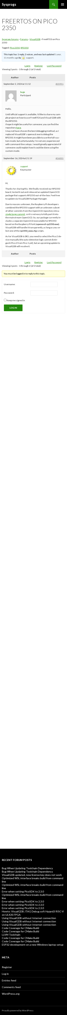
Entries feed (9, 980)
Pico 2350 (15, 47)
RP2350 (24, 47)
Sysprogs (9, 4)
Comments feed (11, 987)
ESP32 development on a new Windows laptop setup (32, 944)
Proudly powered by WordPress (18, 1010)
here (18, 127)
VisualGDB (35, 39)
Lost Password (54, 65)
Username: (9, 284)
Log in (5, 973)
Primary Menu (62, 4)
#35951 (59, 83)
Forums (24, 39)
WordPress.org (11, 993)
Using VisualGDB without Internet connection (29, 918)
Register (38, 65)
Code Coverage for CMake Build (20, 928)
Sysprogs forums (10, 39)
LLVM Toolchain (11, 934)
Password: (9, 292)
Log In (27, 65)
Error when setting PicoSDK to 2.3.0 (23, 891)
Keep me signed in (16, 300)
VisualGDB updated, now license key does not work (32, 874)
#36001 (59, 158)
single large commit (15, 214)
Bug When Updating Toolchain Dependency (27, 868)
